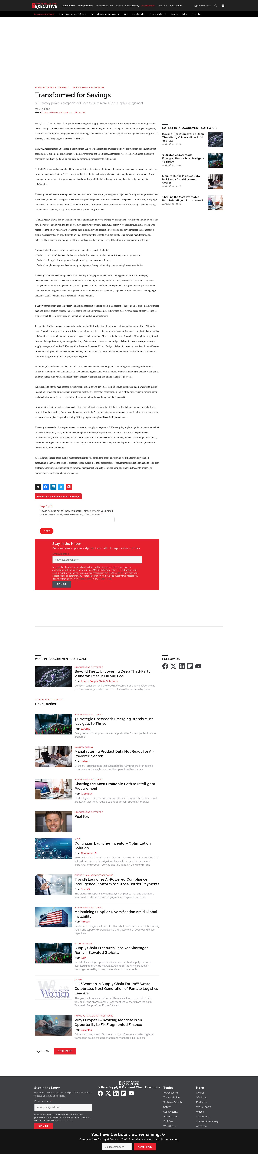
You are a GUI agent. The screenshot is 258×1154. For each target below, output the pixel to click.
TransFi (85, 889)
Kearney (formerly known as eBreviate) (63, 112)
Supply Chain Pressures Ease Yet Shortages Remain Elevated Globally (111, 950)
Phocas (85, 921)
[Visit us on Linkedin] (182, 666)
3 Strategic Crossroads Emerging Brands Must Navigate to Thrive (183, 158)
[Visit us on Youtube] (198, 666)
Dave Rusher (46, 704)
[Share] (46, 487)
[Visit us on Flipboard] (190, 666)
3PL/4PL (79, 980)
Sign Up (61, 584)
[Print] (38, 487)
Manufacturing (84, 747)
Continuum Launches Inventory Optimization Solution (113, 845)
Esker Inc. (86, 1030)
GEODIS (85, 728)
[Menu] (223, 6)
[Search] (215, 6)
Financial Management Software (94, 875)
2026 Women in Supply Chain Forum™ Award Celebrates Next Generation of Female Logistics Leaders (116, 988)
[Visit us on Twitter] (173, 666)
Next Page (65, 1051)
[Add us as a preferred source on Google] (69, 487)
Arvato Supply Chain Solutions (99, 681)
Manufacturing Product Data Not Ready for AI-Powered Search (181, 179)
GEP (83, 957)
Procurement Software (88, 87)
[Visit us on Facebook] (165, 666)
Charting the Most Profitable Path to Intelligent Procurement (182, 198)
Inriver (85, 761)
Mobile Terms (85, 579)
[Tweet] (61, 487)
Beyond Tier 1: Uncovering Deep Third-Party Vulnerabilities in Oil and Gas (183, 137)
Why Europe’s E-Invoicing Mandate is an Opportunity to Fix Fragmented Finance (108, 1022)
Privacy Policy (105, 579)
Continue (145, 1146)
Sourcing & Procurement (52, 87)
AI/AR (77, 839)
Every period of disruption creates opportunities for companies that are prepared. (115, 735)
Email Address (61, 554)
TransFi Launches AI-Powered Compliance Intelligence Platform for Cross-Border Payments (117, 881)
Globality (86, 793)
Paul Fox (82, 816)
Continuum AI (89, 853)
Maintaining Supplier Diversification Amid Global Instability (116, 914)
